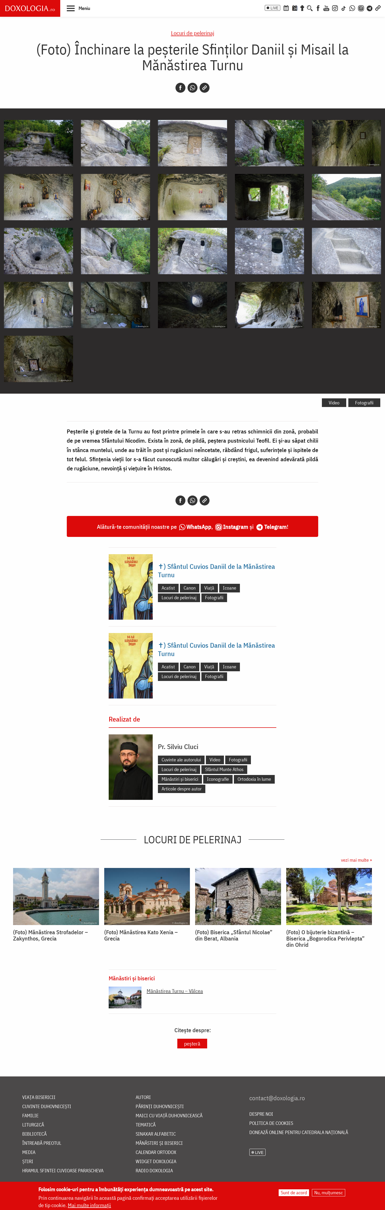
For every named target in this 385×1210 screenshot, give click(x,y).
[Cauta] (310, 8)
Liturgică (33, 1125)
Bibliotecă (34, 1134)
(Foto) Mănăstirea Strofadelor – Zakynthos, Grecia (50, 935)
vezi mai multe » (356, 860)
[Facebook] (318, 7)
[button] (78, 8)
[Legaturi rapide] (378, 8)
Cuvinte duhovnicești (46, 1106)
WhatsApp (198, 526)
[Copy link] (205, 88)
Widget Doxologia (156, 1161)
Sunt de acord (294, 1193)
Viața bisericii (39, 1097)
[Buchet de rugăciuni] (302, 7)
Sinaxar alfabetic (156, 1134)
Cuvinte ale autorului (181, 760)
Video (334, 403)
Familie (30, 1116)
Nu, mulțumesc (328, 1193)
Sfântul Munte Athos (224, 769)
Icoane (229, 588)
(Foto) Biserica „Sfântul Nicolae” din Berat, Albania (233, 935)
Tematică (146, 1125)
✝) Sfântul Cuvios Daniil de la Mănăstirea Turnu (216, 570)
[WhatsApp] (352, 7)
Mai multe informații (89, 1205)
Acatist (168, 588)
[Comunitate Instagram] (361, 7)
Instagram (235, 526)
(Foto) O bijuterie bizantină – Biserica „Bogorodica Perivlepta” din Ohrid (325, 938)
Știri (27, 1161)
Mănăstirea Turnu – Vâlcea (175, 990)
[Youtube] (326, 7)
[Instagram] (335, 7)
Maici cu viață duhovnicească (169, 1116)
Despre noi (261, 1114)
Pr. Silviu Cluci (178, 746)
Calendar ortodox (156, 1152)
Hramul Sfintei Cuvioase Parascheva (62, 1171)
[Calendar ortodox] (286, 7)
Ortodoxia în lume (254, 779)
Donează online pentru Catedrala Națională (298, 1132)
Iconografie (218, 779)
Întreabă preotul (41, 1143)
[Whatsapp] (192, 88)
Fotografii (364, 403)
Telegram (275, 526)
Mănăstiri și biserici (180, 779)
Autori (143, 1097)
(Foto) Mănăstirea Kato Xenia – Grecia (141, 935)
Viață (209, 588)
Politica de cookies (271, 1123)
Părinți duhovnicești (160, 1106)
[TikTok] (343, 7)
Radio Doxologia (154, 1171)
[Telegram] (369, 7)
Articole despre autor (182, 789)
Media (28, 1152)
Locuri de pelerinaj (192, 33)
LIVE (274, 7)
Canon (190, 588)
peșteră (192, 1043)
